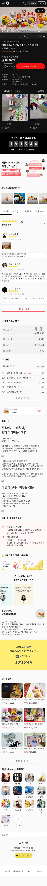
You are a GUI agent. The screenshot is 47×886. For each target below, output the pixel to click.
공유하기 (10, 66)
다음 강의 (39, 36)
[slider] (26, 31)
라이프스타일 (41, 811)
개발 (17, 797)
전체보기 (18, 825)
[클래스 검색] (24, 3)
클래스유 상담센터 (25, 855)
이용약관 (7, 871)
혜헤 (10, 234)
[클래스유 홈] (8, 3)
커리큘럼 (24, 36)
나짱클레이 (5, 48)
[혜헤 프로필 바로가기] (4, 237)
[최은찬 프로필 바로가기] (4, 291)
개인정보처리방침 (18, 871)
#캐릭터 (13, 42)
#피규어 (19, 42)
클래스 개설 (32, 3)
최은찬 (11, 288)
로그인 (42, 3)
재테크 (41, 783)
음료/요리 (29, 810)
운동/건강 (29, 797)
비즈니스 (6, 797)
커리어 (5, 825)
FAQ (29, 871)
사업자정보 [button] (40, 871)
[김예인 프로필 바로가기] (4, 267)
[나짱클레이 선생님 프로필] (40, 614)
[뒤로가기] (3, 3)
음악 (5, 783)
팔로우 (13, 48)
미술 (5, 810)
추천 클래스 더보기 (22, 761)
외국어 (17, 783)
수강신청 (30, 66)
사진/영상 (17, 810)
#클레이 (6, 42)
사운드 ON (40, 10)
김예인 (11, 264)
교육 (29, 783)
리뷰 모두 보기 (23, 309)
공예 (41, 797)
